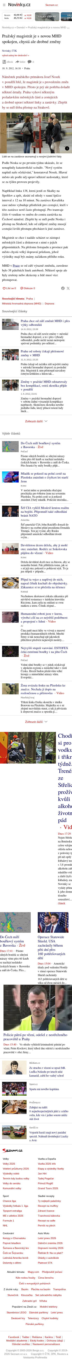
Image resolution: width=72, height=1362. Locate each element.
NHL (5, 1225)
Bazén (24, 1289)
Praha (29, 298)
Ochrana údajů (55, 1340)
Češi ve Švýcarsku (13, 1253)
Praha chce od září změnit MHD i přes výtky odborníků (45, 323)
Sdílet (22, 61)
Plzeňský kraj (27, 697)
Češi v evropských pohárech (34, 1283)
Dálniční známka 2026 (50, 1243)
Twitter (25, 1337)
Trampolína (59, 1289)
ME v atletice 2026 (13, 1215)
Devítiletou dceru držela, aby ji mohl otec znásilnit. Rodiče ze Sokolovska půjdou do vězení (44, 549)
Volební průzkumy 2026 (16, 1168)
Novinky (6, 50)
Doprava (49, 303)
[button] (36, 133)
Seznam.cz (51, 5)
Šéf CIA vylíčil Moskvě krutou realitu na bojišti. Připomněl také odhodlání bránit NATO (45, 511)
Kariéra (49, 1337)
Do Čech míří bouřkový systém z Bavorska (40, 445)
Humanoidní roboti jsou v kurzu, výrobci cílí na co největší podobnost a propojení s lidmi (44, 617)
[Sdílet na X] (68, 288)
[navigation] (4, 5)
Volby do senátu (11, 1183)
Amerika (25, 520)
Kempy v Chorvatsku (14, 1238)
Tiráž (58, 1337)
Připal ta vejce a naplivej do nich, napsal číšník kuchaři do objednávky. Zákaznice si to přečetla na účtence (44, 583)
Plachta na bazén (40, 1289)
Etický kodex (37, 1340)
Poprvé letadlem (12, 1243)
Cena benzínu (46, 1277)
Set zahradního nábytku (48, 1295)
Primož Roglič (45, 1183)
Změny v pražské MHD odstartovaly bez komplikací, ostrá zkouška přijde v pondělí (44, 385)
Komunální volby (12, 1188)
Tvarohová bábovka (49, 1215)
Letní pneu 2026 (47, 1238)
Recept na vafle (46, 1220)
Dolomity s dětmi (12, 1262)
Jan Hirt (42, 1173)
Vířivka (43, 1300)
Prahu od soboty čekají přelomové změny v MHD (42, 353)
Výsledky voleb (11, 1173)
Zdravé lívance (46, 1210)
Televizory (33, 1318)
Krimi (23, 486)
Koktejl (24, 592)
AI (22, 626)
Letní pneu (57, 1312)
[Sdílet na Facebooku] (63, 288)
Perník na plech (46, 1225)
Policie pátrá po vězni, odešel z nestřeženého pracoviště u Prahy (35, 1036)
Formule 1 (8, 1220)
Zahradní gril (29, 1300)
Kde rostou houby (25, 1277)
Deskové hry (18, 1318)
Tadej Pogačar (46, 1178)
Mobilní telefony (48, 1306)
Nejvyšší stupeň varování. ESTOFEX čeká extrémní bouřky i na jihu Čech (44, 650)
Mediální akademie (16, 1340)
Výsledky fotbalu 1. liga (15, 1205)
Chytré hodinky (50, 1318)
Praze (16, 265)
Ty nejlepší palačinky (49, 1201)
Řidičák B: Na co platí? (50, 1253)
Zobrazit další (34, 421)
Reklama (37, 1337)
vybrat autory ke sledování (14, 55)
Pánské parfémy (35, 1324)
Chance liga (9, 1201)
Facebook (13, 1337)
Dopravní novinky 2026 (50, 1248)
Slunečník (13, 1295)
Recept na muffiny (48, 1205)
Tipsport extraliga (12, 1210)
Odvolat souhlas (21, 1344)
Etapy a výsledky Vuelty (51, 1168)
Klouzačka (27, 1295)
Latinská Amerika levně (15, 1257)
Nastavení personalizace (46, 1344)
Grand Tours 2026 (48, 1188)
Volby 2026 (9, 1163)
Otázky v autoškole (48, 1257)
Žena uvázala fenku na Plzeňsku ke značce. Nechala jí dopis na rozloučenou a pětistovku (43, 689)
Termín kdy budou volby (16, 1178)
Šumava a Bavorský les (16, 1248)
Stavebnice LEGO (16, 1312)
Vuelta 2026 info (47, 1163)
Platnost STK (45, 1262)
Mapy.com (33, 1271)
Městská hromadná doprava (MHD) (21, 303)
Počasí (24, 451)
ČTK (14, 50)
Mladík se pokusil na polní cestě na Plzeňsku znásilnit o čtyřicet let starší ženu (44, 477)
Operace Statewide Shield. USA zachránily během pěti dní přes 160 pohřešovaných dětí (51, 947)
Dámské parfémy (38, 1312)
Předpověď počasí (52, 1271)
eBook (10, 61)
